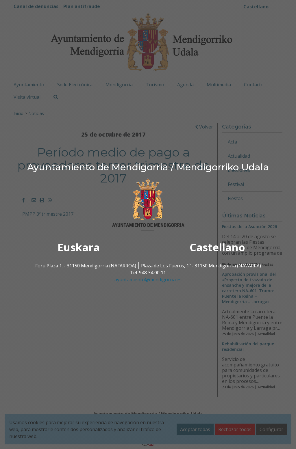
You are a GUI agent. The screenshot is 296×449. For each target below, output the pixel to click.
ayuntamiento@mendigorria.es (148, 279)
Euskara (79, 247)
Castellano (217, 247)
